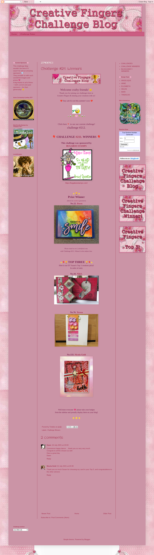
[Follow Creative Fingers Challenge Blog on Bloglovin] (129, 160)
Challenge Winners (53, 430)
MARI (123, 92)
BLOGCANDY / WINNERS (127, 70)
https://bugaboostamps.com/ (76, 183)
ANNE (123, 83)
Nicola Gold (80, 354)
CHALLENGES (126, 63)
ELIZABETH (125, 86)
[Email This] (67, 427)
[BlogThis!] (70, 427)
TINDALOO (125, 95)
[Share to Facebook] (74, 427)
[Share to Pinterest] (77, 427)
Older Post (107, 513)
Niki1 (79, 274)
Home (14, 34)
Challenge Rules (27, 34)
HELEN (124, 89)
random (76, 201)
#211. (79, 136)
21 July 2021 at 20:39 (65, 466)
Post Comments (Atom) (60, 517)
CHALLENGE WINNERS (130, 66)
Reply (49, 459)
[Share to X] (72, 427)
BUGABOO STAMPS (76, 146)
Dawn (79, 203)
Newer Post (46, 513)
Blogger (87, 539)
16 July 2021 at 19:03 (60, 445)
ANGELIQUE (126, 80)
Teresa (80, 312)
